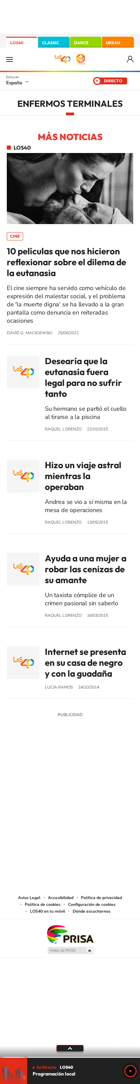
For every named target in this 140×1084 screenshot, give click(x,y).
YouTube (56, 765)
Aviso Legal (29, 897)
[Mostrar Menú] (9, 59)
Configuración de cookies (92, 904)
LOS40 (16, 42)
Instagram (29, 765)
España (14, 83)
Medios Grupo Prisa (70, 950)
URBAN (113, 42)
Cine (15, 236)
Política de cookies (42, 904)
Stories (110, 765)
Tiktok (42, 765)
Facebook (83, 765)
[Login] (131, 59)
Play (130, 1071)
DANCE (81, 42)
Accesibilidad (60, 897)
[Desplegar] (70, 1048)
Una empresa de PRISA (70, 934)
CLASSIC (50, 42)
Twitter (70, 765)
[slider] (70, 1057)
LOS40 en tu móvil (47, 911)
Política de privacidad (101, 897)
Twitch (97, 765)
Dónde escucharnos (91, 911)
